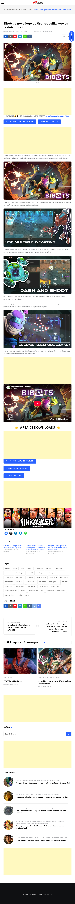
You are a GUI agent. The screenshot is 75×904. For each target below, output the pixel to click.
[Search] (73, 3)
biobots (23, 590)
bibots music (64, 577)
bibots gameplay (53, 573)
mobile (20, 595)
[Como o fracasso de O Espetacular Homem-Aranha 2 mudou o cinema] (8, 810)
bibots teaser (44, 586)
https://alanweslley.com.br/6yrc (57, 116)
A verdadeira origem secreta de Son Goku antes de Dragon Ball (43, 783)
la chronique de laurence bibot (56, 590)
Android (6, 677)
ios (42, 590)
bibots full (30, 573)
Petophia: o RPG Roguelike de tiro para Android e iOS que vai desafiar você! (57, 547)
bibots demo (9, 573)
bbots (15, 568)
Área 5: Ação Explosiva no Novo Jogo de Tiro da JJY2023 (19, 627)
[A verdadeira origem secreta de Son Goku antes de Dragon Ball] (8, 782)
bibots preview (53, 582)
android (7, 568)
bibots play (42, 582)
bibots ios (30, 577)
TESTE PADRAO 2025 (12, 681)
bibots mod (53, 577)
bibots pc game (30, 582)
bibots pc (19, 582)
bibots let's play (41, 577)
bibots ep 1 (20, 573)
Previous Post (15, 622)
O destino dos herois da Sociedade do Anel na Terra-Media (41, 841)
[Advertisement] (37, 101)
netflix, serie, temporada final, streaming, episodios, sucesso (38, 794)
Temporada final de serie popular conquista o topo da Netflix (42, 797)
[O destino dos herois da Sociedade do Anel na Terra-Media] (8, 839)
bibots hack (19, 577)
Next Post (61, 621)
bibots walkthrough (11, 590)
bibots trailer (55, 586)
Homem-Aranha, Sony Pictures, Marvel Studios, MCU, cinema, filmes (39, 808)
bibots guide (9, 577)
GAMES (47, 677)
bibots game (40, 573)
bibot (22, 568)
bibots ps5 (65, 582)
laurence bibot (9, 595)
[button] (66, 642)
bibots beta (59, 568)
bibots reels (8, 586)
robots (27, 595)
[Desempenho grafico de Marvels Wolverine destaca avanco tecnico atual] (8, 825)
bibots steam (32, 586)
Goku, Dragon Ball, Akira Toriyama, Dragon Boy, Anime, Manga (37, 780)
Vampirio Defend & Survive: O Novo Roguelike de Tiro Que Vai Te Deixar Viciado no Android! (35, 547)
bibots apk (49, 568)
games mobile (33, 590)
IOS (11, 677)
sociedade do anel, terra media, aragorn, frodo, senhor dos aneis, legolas (43, 838)
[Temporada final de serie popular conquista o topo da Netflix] (8, 796)
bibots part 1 (9, 582)
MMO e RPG (56, 677)
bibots (29, 568)
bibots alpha (39, 568)
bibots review (20, 586)
